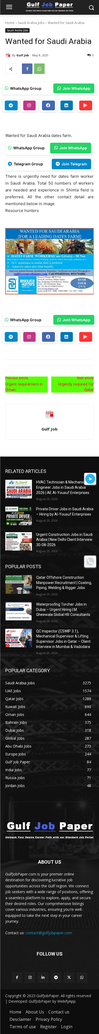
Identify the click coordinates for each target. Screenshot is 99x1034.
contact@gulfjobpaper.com (49, 932)
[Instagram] (30, 977)
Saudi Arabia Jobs (31, 23)
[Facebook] (27, 68)
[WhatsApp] (39, 68)
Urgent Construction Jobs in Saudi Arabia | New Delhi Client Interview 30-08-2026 (64, 539)
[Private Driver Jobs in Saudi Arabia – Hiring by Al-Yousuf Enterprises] (18, 516)
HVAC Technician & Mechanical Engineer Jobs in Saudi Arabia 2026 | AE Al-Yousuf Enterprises (62, 487)
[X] (69, 977)
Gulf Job (22, 55)
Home (10, 23)
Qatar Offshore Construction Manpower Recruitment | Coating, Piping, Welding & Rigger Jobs (64, 582)
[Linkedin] (43, 977)
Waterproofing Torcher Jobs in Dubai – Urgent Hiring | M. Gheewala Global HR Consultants (63, 609)
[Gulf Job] (8, 55)
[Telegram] (56, 977)
